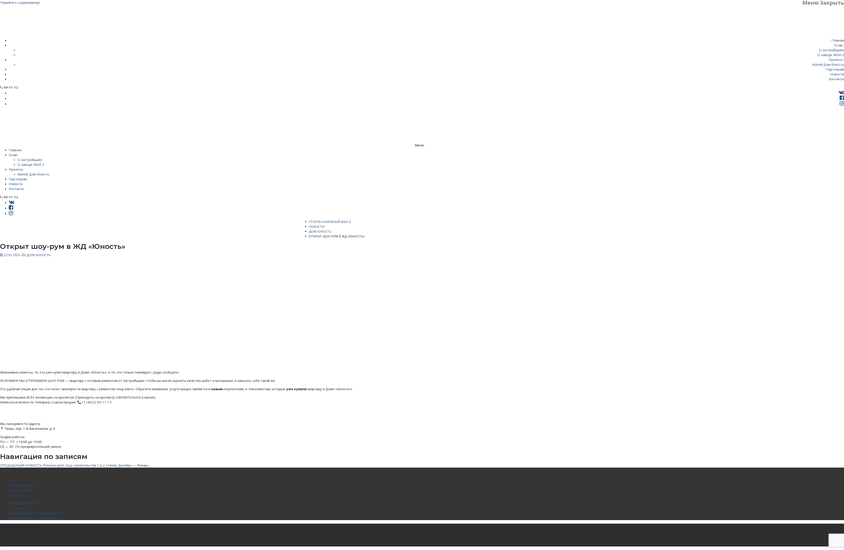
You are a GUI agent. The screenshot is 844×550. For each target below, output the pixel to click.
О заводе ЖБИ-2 (22, 485)
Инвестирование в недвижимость (36, 517)
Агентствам (18, 508)
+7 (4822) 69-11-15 (96, 402)
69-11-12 (10, 87)
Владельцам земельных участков (35, 513)
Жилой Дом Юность (25, 503)
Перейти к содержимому (20, 2)
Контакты (16, 495)
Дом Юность (38, 255)
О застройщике (21, 490)
